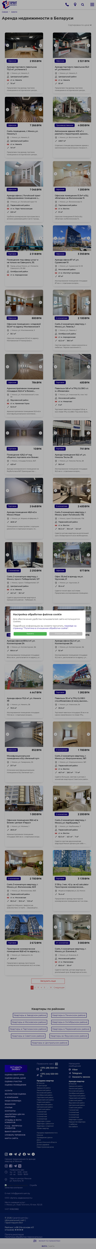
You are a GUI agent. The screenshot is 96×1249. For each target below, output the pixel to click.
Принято (30, 633)
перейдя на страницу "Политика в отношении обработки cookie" (44, 627)
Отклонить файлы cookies (66, 633)
